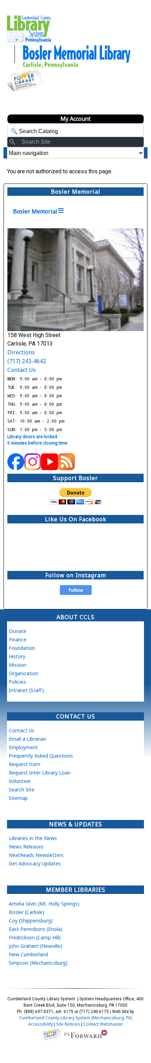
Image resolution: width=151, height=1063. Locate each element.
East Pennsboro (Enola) (36, 929)
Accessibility (40, 1024)
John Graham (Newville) (35, 946)
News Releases (26, 846)
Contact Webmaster (103, 1024)
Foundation (22, 648)
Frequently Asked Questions (41, 755)
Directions (21, 352)
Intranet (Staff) (26, 690)
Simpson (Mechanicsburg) (38, 962)
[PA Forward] (86, 1034)
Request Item (24, 764)
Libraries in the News (33, 838)
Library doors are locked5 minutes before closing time (37, 440)
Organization (23, 673)
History (17, 656)
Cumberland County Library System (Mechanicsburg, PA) (75, 1018)
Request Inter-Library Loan (40, 772)
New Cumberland (28, 954)
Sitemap (18, 798)
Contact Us (21, 370)
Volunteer (20, 781)
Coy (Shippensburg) (31, 920)
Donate (17, 631)
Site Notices (68, 1024)
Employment (23, 747)
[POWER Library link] (51, 1034)
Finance (17, 639)
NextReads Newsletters (36, 855)
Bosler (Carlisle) (26, 912)
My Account (75, 119)
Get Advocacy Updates (35, 863)
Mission (17, 664)
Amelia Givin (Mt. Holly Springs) (44, 903)
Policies (17, 681)
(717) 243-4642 (26, 361)
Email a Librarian (27, 738)
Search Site (21, 789)
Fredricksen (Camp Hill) (35, 937)
